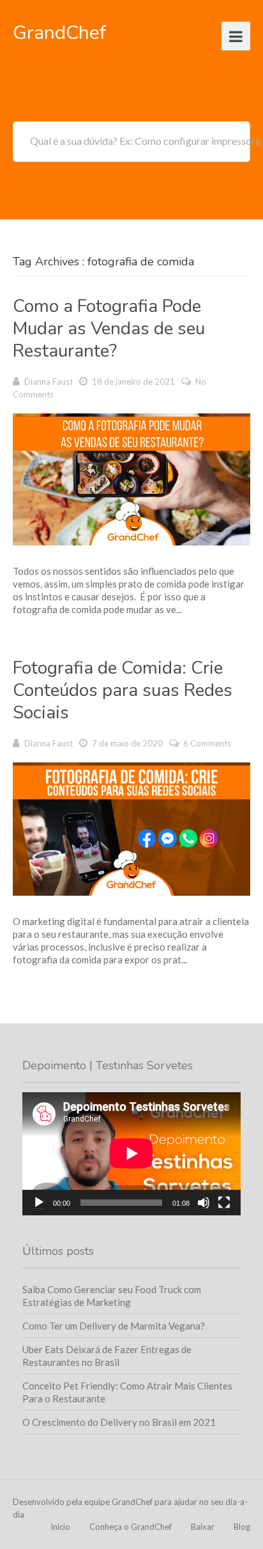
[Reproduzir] (39, 1202)
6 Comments (207, 743)
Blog (242, 1527)
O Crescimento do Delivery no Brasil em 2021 (119, 1422)
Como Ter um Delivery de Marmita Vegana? (113, 1325)
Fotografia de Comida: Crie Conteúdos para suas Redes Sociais (122, 690)
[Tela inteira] (224, 1202)
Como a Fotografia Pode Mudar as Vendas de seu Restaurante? (109, 328)
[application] (131, 1153)
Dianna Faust (48, 381)
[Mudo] (203, 1202)
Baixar (202, 1527)
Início (60, 1527)
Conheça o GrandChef (130, 1527)
